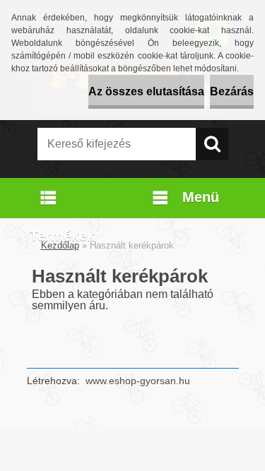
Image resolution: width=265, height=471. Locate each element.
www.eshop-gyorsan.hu (138, 380)
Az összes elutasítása (146, 91)
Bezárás (232, 91)
